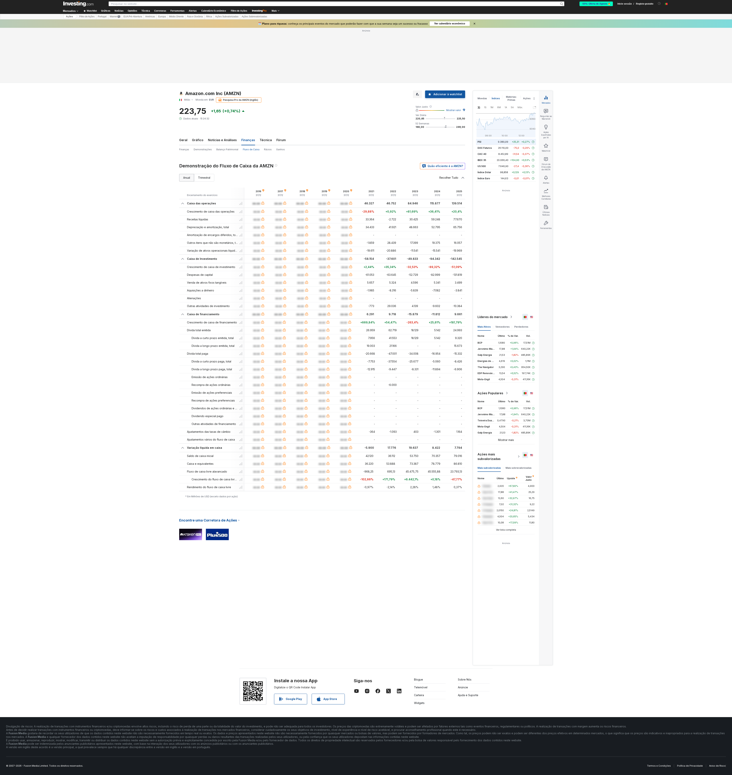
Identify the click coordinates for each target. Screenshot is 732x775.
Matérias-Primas (511, 98)
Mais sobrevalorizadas (518, 467)
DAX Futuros (485, 147)
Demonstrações (203, 149)
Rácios (268, 149)
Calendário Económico (213, 11)
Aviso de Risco (717, 765)
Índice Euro (484, 178)
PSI (479, 141)
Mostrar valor (453, 110)
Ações (69, 16)
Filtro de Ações (239, 11)
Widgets (419, 703)
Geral (183, 140)
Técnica (266, 140)
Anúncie (463, 687)
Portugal (102, 16)
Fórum (281, 140)
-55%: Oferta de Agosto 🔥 (596, 3)
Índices (496, 98)
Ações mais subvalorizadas (489, 456)
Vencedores (502, 326)
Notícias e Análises (222, 140)
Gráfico (197, 140)
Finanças (184, 149)
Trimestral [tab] (204, 177)
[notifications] (659, 3)
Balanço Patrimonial (227, 149)
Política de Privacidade (690, 765)
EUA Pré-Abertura (133, 16)
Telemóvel (420, 687)
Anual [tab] (186, 177)
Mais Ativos (484, 326)
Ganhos (280, 149)
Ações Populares (490, 393)
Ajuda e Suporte (468, 695)
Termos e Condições (659, 765)
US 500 (482, 166)
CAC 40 (482, 154)
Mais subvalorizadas (489, 467)
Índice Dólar (484, 172)
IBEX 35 (482, 160)
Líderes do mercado (493, 317)
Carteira (419, 695)
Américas (150, 16)
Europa (162, 16)
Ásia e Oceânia (195, 16)
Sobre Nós (464, 679)
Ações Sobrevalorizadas (254, 16)
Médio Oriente (176, 16)
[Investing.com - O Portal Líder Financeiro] (78, 3)
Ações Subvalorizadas (226, 16)
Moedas (482, 98)
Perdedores (521, 326)
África (209, 16)
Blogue (418, 679)
